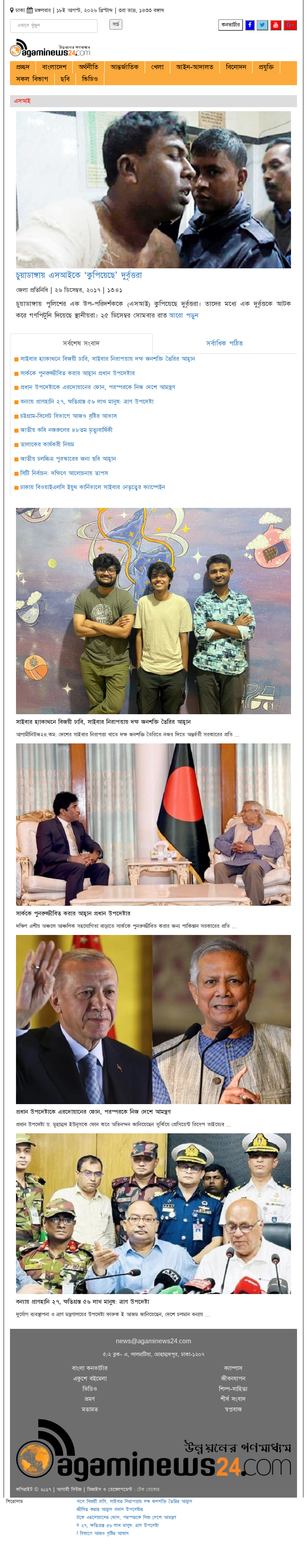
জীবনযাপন (233, 1378)
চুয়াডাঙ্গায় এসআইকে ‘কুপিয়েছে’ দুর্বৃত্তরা (79, 275)
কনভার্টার (230, 24)
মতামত (90, 1409)
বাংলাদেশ (54, 67)
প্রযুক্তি (266, 67)
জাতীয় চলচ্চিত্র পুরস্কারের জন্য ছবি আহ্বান (68, 459)
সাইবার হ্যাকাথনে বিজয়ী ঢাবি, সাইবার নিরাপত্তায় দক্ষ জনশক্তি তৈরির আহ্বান (107, 359)
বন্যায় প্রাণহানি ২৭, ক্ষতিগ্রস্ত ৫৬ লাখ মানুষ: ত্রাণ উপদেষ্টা (87, 401)
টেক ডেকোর (148, 1489)
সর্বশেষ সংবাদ (81, 343)
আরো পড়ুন (183, 315)
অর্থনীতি (88, 67)
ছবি (65, 79)
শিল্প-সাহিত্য (233, 1389)
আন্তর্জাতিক (125, 67)
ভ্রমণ (90, 1399)
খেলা (157, 67)
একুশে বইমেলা (90, 1378)
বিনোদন (236, 67)
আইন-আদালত (194, 67)
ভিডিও (90, 79)
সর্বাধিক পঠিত (224, 343)
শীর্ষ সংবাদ (233, 1399)
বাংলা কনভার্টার (90, 1368)
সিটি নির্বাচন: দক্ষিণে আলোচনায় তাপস (64, 473)
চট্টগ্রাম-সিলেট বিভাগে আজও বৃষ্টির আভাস (68, 416)
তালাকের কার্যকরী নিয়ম (47, 444)
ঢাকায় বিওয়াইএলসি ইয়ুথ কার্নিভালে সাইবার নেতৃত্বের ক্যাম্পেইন (92, 487)
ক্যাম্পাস (233, 1368)
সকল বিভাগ (32, 79)
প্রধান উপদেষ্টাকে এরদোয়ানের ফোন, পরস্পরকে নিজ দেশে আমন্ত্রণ (97, 387)
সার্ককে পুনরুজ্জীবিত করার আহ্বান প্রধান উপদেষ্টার (77, 373)
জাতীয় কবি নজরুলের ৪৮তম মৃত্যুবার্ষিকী (66, 430)
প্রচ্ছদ (23, 67)
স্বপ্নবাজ (233, 1409)
